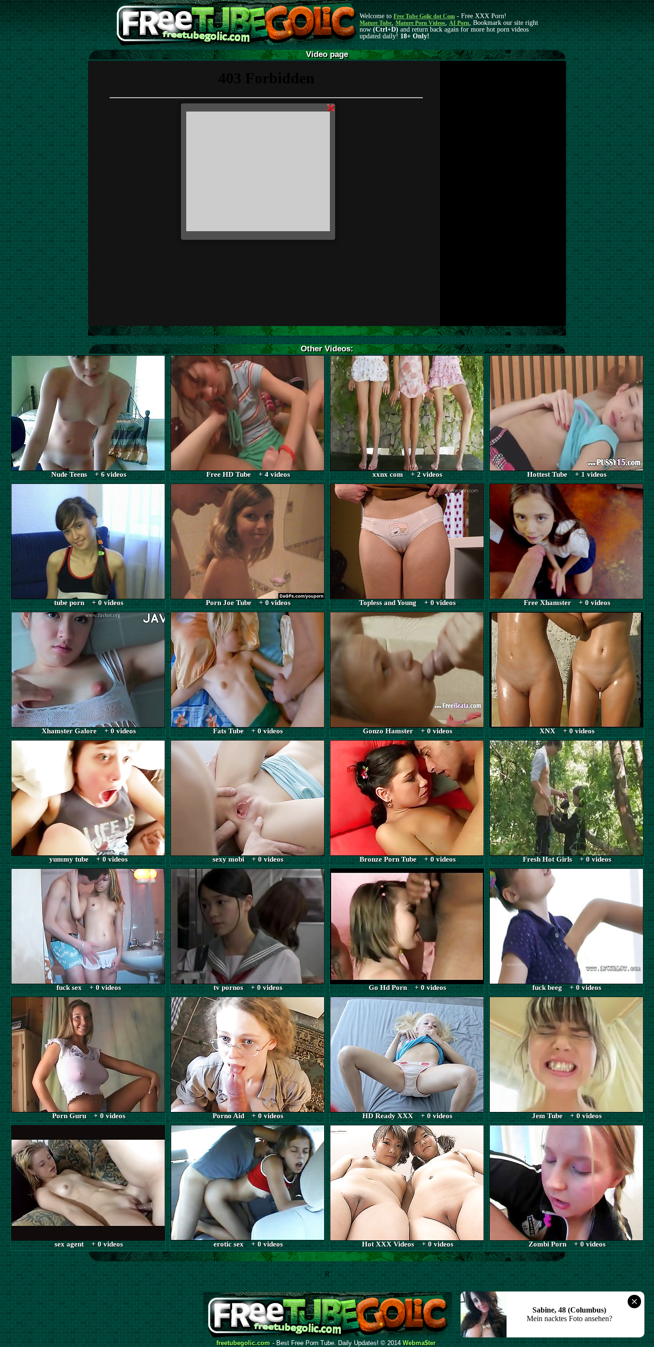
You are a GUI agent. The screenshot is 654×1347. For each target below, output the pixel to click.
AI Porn (459, 23)
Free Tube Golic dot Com (424, 16)
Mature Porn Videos (420, 23)
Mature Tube (376, 23)
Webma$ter (419, 1343)
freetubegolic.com (243, 1343)
